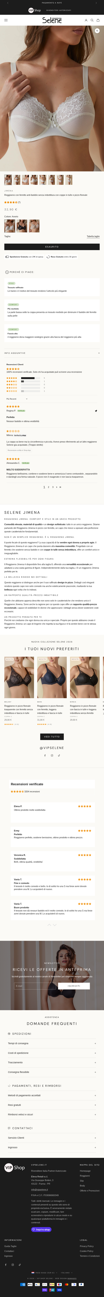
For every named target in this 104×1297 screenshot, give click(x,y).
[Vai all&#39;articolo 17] (8, 180)
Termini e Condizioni (90, 1256)
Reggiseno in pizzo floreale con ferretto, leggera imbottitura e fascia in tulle (50, 709)
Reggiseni (85, 1176)
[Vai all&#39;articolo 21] (43, 180)
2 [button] (48, 487)
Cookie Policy (86, 1251)
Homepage (85, 1171)
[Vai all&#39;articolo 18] (17, 180)
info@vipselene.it (39, 1189)
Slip (82, 1181)
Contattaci (9, 1251)
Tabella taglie (93, 236)
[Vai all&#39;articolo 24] (69, 180)
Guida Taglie (10, 1246)
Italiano (65, 1273)
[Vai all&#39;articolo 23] (60, 180)
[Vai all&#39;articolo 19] (25, 180)
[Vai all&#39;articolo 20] (34, 180)
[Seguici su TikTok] (59, 755)
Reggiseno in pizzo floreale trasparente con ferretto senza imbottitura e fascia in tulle (18, 709)
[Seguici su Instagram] (52, 755)
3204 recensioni (32, 791)
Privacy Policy (87, 1246)
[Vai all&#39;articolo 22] (51, 180)
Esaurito (52, 247)
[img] (13, 406)
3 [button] (52, 487)
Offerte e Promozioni (90, 1191)
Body (82, 1186)
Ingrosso (8, 1256)
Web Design (66, 1278)
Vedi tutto (52, 737)
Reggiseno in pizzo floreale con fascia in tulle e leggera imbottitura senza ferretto (83, 709)
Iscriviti (74, 986)
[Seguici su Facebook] (45, 755)
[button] (11, 202)
